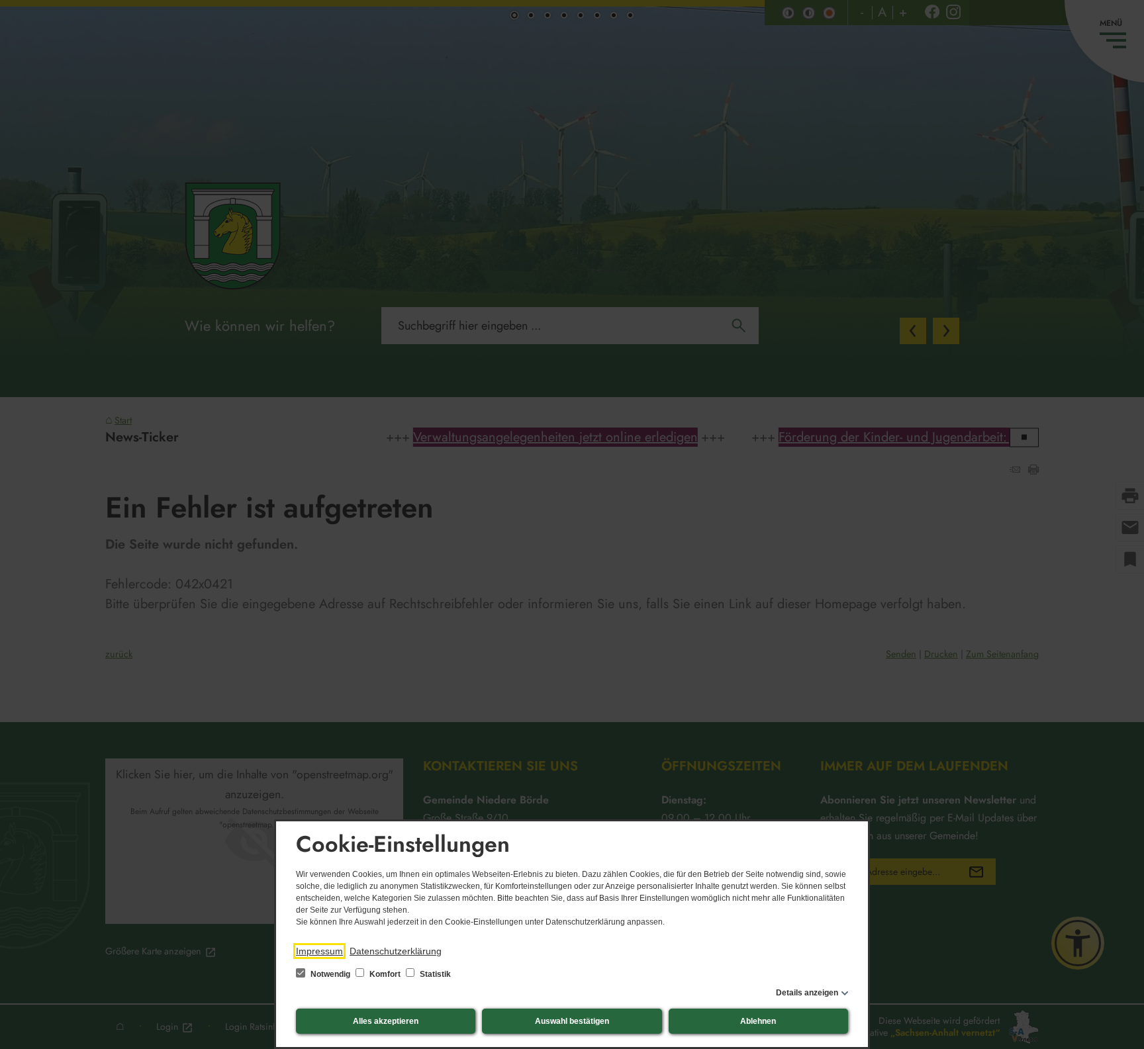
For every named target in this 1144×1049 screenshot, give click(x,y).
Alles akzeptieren (385, 1021)
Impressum (319, 951)
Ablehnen (758, 1021)
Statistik (434, 974)
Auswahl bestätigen (572, 1021)
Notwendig (330, 974)
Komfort (385, 974)
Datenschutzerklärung (396, 951)
